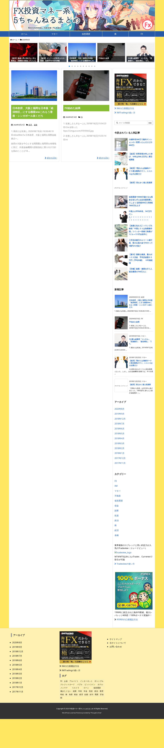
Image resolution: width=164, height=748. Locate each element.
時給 (62, 694)
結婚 (86, 694)
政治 (117, 520)
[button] (14, 52)
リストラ (75, 688)
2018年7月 (119, 423)
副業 (117, 510)
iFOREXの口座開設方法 (127, 619)
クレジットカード (67, 684)
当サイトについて (118, 642)
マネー (118, 490)
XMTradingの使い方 (126, 112)
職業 (96, 694)
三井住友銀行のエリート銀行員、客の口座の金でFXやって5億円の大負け (141, 243)
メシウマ (64, 688)
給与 (91, 694)
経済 (30, 125)
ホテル (100, 684)
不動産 (118, 495)
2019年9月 (119, 413)
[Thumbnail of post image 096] (86, 85)
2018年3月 (119, 443)
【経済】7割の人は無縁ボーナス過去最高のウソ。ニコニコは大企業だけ (140, 171)
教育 (101, 691)
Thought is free (96, 713)
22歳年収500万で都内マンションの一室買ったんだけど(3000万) (140, 142)
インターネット (86, 681)
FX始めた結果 (72, 108)
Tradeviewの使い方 (126, 563)
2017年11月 (120, 463)
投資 (117, 515)
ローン (86, 688)
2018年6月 (119, 428)
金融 (35, 125)
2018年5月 (119, 433)
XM (116, 485)
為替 (71, 694)
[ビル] (34, 85)
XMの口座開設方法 (125, 108)
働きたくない (65, 691)
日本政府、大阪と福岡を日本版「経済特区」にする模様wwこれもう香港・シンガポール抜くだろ (32, 111)
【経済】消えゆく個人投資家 (140, 182)
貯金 (102, 694)
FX (82, 117)
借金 (117, 505)
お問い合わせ (116, 646)
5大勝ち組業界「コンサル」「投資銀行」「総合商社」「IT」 (140, 341)
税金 (76, 694)
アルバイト (73, 681)
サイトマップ (116, 639)
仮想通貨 (119, 500)
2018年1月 (119, 453)
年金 (85, 691)
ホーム (14, 40)
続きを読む (52, 158)
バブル (79, 684)
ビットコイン (90, 684)
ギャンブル (98, 681)
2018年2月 (119, 448)
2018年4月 (119, 438)
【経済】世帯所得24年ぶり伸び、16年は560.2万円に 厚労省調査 (140, 157)
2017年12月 (120, 458)
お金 (66, 681)
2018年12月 (120, 418)
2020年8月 (119, 408)
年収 (80, 691)
